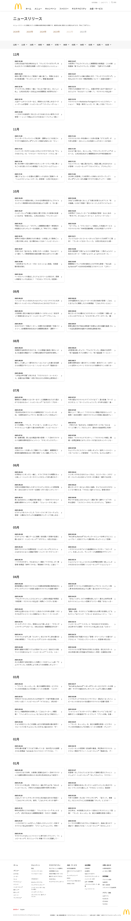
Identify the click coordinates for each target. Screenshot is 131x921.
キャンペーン (50, 8)
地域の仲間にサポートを (56, 873)
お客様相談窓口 (107, 868)
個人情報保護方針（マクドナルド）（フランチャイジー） (72, 915)
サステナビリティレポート (56, 881)
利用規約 (52, 915)
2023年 (56, 31)
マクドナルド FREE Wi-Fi (74, 881)
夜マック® (16, 892)
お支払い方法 (70, 883)
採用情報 (94, 2)
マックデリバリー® (72, 875)
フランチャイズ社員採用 (109, 887)
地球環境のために (54, 871)
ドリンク (16, 884)
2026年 (16, 31)
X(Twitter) (105, 901)
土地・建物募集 (89, 881)
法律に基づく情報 (95, 915)
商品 (32, 868)
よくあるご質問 (107, 871)
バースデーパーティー (37, 892)
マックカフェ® (17, 898)
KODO (68, 878)
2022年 (70, 31)
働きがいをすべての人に (56, 876)
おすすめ (16, 874)
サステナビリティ (79, 8)
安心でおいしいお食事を (56, 868)
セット (15, 879)
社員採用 (105, 882)
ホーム (28, 8)
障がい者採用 (106, 885)
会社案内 (87, 871)
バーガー (16, 876)
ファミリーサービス (36, 871)
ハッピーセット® (18, 887)
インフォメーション (36, 873)
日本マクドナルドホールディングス (111, 915)
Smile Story (52, 879)
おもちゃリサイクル (36, 882)
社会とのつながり (90, 873)
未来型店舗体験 (71, 868)
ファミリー (64, 8)
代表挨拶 (87, 868)
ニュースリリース (89, 889)
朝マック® (16, 890)
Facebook (105, 898)
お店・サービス (96, 8)
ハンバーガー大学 (90, 879)
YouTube (105, 904)
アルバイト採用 (107, 879)
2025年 (30, 31)
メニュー (16, 870)
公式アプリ (104, 2)
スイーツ (16, 895)
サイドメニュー (18, 882)
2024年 (43, 31)
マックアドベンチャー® (37, 885)
